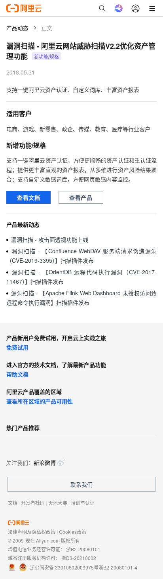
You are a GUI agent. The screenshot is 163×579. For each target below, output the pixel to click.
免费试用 (17, 347)
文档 (12, 502)
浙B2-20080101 (83, 549)
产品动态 (17, 28)
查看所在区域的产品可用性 (39, 401)
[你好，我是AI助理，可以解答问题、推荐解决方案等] (118, 8)
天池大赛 (57, 502)
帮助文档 (17, 374)
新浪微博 (45, 462)
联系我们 (81, 484)
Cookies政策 (72, 531)
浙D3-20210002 (78, 557)
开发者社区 (33, 502)
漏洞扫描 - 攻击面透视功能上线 (49, 239)
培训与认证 (83, 502)
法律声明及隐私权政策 (31, 531)
